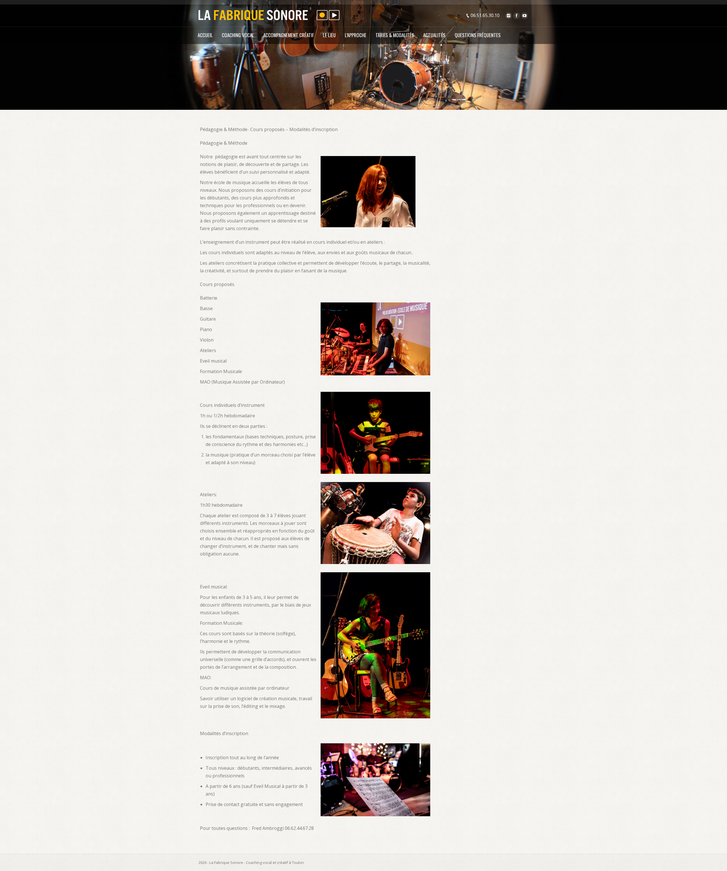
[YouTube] (524, 15)
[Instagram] (508, 15)
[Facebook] (516, 15)
